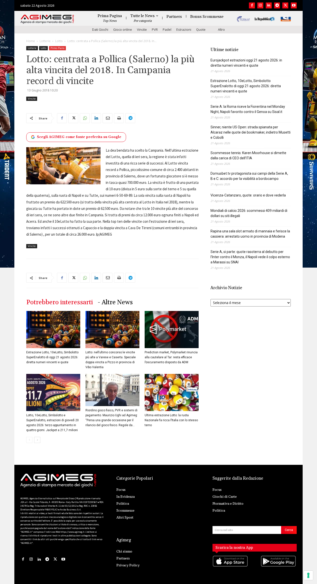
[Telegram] (277, 5)
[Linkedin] (269, 5)
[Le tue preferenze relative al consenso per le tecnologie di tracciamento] (308, 575)
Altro (221, 29)
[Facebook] (252, 5)
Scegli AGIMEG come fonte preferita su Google (79, 137)
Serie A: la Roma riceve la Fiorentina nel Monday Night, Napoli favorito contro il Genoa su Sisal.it (248, 109)
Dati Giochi (100, 29)
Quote (201, 29)
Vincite (142, 29)
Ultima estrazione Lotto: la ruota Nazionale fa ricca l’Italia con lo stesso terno (171, 420)
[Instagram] (260, 5)
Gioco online (122, 29)
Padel (167, 29)
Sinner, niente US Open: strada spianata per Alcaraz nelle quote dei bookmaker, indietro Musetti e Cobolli (251, 132)
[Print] (119, 118)
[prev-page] (29, 440)
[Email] (107, 118)
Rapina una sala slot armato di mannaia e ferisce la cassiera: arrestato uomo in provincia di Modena (250, 233)
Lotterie (45, 41)
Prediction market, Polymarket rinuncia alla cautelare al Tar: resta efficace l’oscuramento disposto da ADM (171, 357)
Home (30, 41)
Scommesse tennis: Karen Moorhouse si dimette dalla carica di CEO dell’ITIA (248, 155)
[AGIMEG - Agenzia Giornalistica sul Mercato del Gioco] (47, 19)
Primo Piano (57, 48)
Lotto (59, 41)
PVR (155, 29)
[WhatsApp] (85, 118)
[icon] (230, 566)
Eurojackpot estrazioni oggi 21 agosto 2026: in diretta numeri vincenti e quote (246, 62)
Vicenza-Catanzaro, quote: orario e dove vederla (248, 195)
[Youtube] (294, 5)
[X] (285, 5)
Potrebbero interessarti (59, 302)
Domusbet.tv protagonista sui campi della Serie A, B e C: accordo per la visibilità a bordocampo (249, 176)
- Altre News (115, 302)
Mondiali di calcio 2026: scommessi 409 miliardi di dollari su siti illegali (249, 213)
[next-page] (37, 440)
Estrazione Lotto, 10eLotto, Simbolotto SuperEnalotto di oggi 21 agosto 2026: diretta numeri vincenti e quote (52, 357)
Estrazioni (183, 29)
